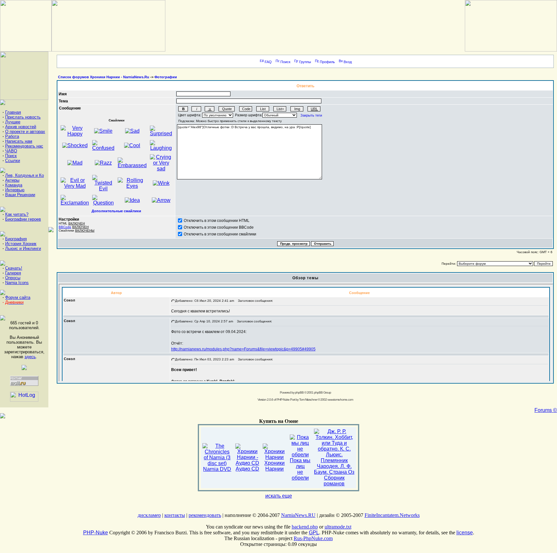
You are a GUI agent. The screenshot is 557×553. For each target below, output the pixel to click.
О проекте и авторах (25, 131)
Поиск (11, 155)
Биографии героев (23, 219)
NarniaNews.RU (298, 515)
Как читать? (16, 214)
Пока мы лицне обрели (300, 469)
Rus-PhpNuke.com (313, 538)
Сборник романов (334, 480)
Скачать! (13, 268)
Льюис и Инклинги (23, 248)
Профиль (327, 62)
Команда (13, 185)
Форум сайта (17, 297)
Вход (348, 62)
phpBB (299, 392)
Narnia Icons (17, 282)
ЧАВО (11, 150)
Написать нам (18, 141)
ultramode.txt (338, 526)
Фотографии (165, 77)
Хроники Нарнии (274, 466)
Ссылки (12, 160)
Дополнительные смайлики (116, 211)
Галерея (13, 273)
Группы (305, 62)
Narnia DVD (217, 469)
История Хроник (20, 243)
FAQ (268, 62)
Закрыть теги (311, 115)
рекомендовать (205, 515)
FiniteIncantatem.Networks (392, 515)
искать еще (278, 496)
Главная (13, 112)
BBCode (65, 227)
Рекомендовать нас (24, 146)
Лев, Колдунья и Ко (24, 175)
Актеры (12, 180)
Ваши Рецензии (20, 194)
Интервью (14, 189)
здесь (30, 356)
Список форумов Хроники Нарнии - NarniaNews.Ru (103, 77)
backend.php (305, 526)
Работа (12, 136)
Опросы (12, 277)
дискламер (149, 515)
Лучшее (12, 121)
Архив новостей (20, 126)
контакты (174, 515)
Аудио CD (247, 469)
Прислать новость (23, 117)
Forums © (545, 410)
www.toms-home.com (340, 399)
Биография (16, 238)
